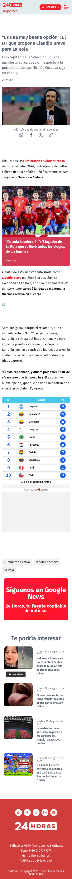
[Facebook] (31, 135)
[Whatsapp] (21, 135)
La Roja (9, 570)
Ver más (11, 260)
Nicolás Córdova (47, 562)
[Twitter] (41, 135)
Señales (51, 7)
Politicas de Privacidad (36, 860)
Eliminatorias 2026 (17, 562)
